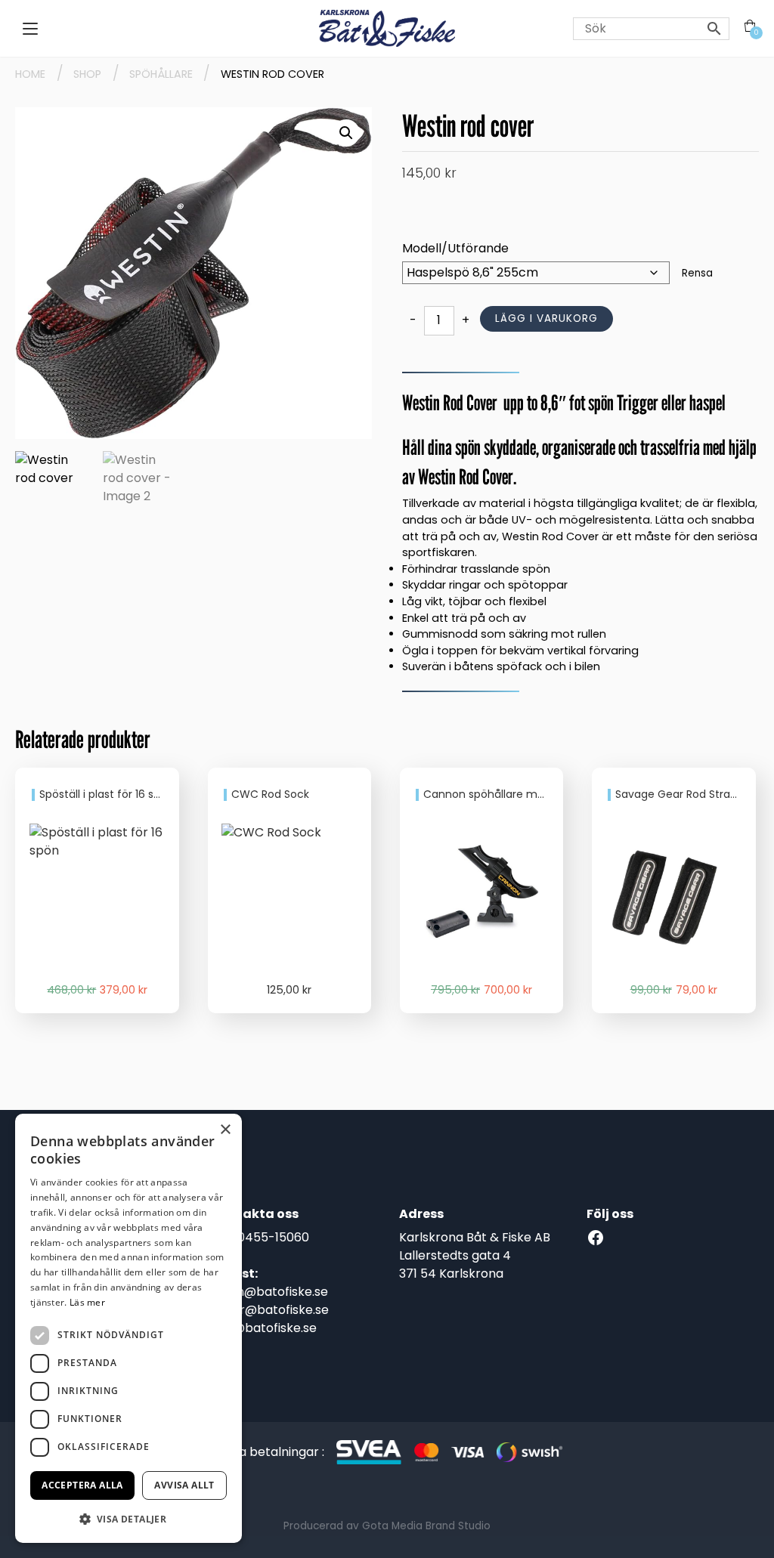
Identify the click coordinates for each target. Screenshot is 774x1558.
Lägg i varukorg (546, 318)
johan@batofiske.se (270, 1291)
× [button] (225, 1130)
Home (30, 74)
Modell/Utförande (455, 248)
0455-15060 (273, 1237)
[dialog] (128, 1328)
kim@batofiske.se (264, 1328)
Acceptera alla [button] (82, 1485)
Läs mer (87, 1302)
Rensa (697, 273)
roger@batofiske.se (270, 1309)
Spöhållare (161, 74)
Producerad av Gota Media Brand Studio (387, 1526)
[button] (346, 133)
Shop (87, 74)
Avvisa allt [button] (184, 1485)
